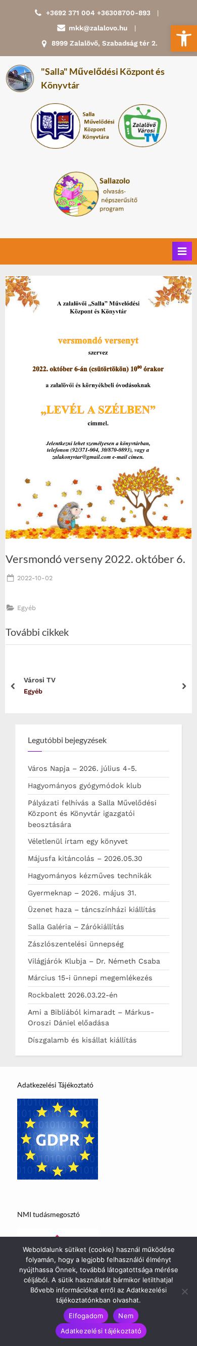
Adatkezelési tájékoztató (101, 1331)
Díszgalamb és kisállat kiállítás (82, 1040)
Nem (125, 1316)
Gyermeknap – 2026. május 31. (82, 893)
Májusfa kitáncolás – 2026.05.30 (85, 858)
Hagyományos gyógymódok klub (84, 785)
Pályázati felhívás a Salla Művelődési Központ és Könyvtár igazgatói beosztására (92, 814)
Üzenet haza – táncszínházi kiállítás (92, 909)
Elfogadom (86, 1316)
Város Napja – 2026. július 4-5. (82, 768)
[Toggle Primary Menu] (182, 251)
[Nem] (184, 1291)
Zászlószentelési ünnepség (76, 944)
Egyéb (26, 608)
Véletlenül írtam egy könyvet (78, 841)
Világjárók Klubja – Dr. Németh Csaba (94, 961)
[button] (184, 38)
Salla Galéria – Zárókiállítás (76, 927)
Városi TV (40, 680)
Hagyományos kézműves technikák (90, 876)
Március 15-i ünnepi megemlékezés (90, 978)
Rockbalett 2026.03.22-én (73, 995)
